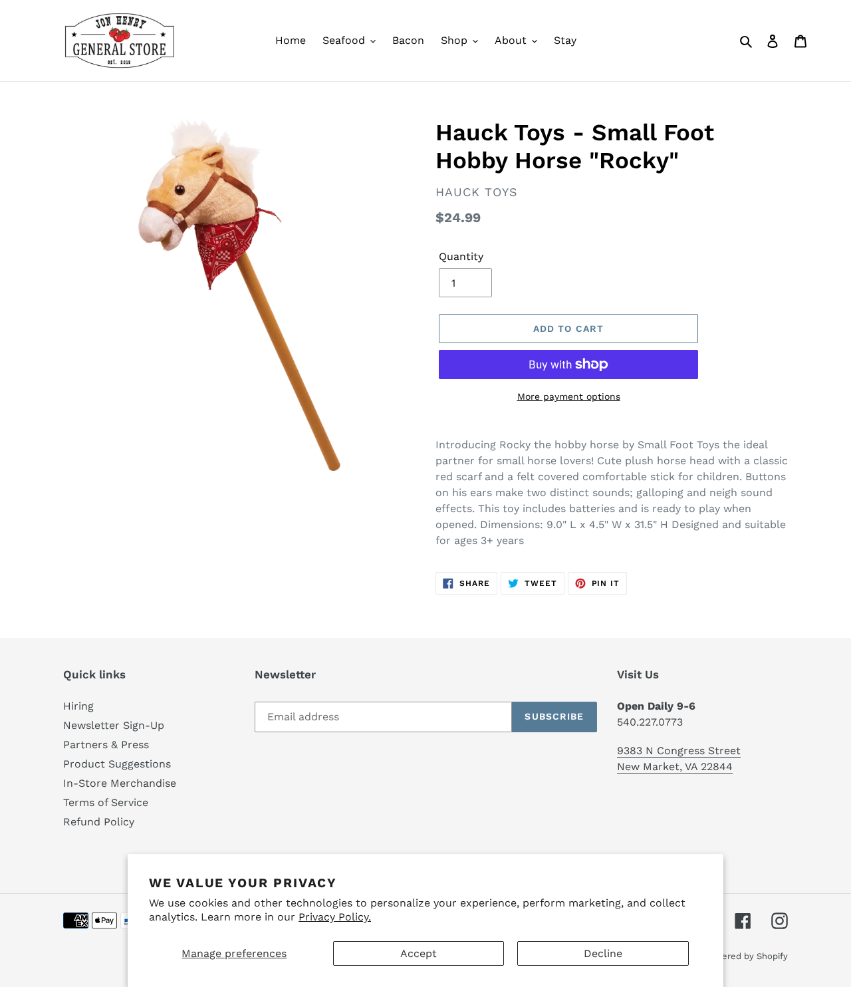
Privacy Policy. (335, 917)
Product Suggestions (117, 764)
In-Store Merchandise (119, 783)
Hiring (78, 706)
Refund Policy (98, 821)
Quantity (461, 256)
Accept (418, 953)
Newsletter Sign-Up (113, 725)
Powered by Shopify (746, 956)
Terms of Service (105, 802)
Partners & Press (106, 744)
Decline (603, 953)
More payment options (568, 396)
